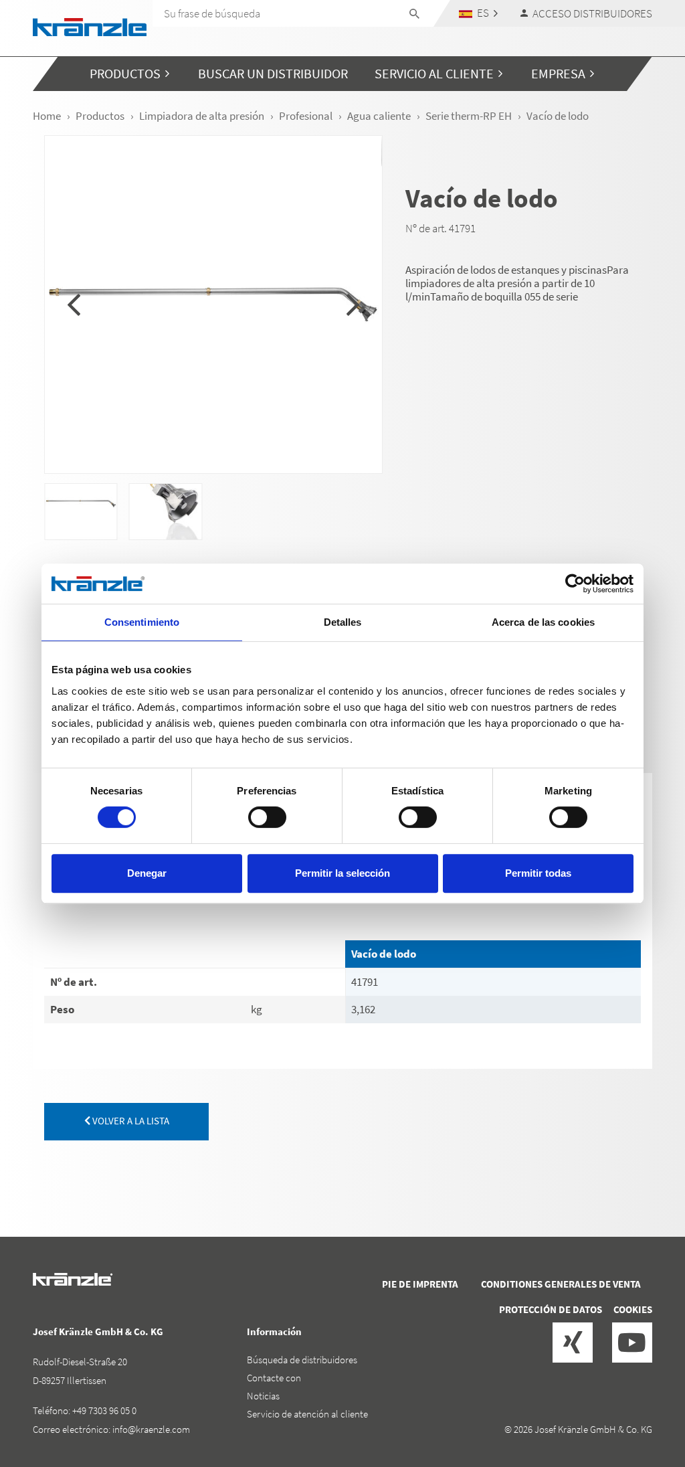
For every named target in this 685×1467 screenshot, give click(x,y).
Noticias (263, 1395)
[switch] (267, 817)
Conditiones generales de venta (561, 1284)
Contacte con (274, 1377)
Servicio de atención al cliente (307, 1413)
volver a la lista (129, 1120)
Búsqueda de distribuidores (302, 1359)
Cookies (632, 1309)
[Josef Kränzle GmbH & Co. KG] (89, 26)
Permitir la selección (342, 873)
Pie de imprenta (420, 1284)
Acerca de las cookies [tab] (543, 622)
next (353, 304)
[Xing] (573, 1342)
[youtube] (632, 1342)
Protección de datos (550, 1309)
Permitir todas (538, 873)
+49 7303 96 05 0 (104, 1410)
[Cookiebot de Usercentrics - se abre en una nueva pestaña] (574, 584)
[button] (478, 13)
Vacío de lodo (383, 953)
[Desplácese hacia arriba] (639, 1400)
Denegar (147, 873)
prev (74, 304)
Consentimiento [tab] (141, 622)
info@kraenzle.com (151, 1429)
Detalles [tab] (343, 622)
